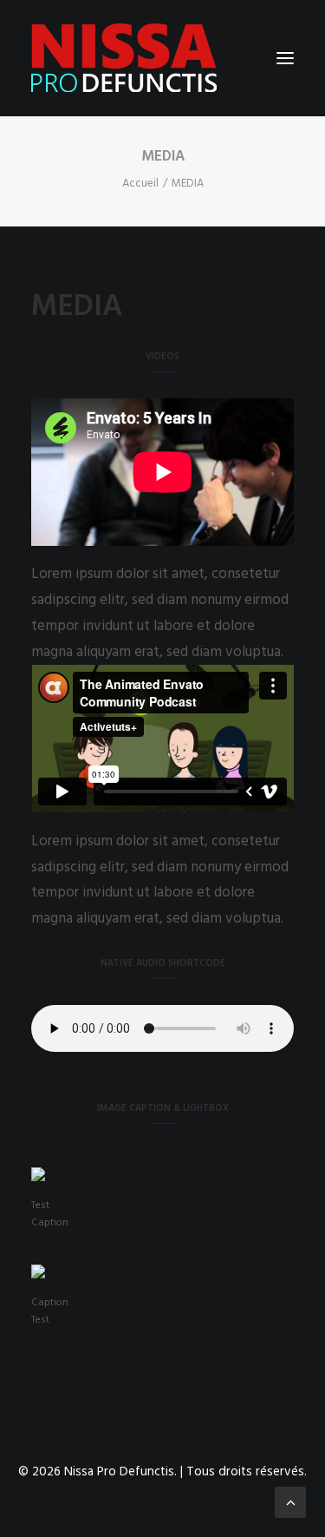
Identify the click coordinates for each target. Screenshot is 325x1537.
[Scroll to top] (290, 1502)
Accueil (140, 183)
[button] (285, 58)
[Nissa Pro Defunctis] (124, 58)
